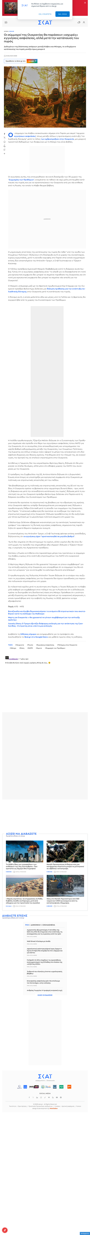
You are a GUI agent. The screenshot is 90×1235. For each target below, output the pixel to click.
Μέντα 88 (61, 1087)
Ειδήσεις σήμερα (28, 634)
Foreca (78, 1106)
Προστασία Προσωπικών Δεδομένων (41, 1106)
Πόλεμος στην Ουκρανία (67, 645)
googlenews (60, 1097)
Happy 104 (69, 1087)
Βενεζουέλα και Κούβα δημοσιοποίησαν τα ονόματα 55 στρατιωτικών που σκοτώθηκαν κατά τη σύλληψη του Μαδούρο (47, 612)
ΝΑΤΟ (30, 648)
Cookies (57, 1106)
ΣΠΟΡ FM (34, 1087)
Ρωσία (30, 645)
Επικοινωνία (51, 1080)
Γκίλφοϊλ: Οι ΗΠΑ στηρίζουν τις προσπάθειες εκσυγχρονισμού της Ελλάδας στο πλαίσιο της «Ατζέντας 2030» (44, 962)
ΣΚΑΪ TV (19, 1087)
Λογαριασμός (84, 22)
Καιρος (79, 22)
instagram (41, 1097)
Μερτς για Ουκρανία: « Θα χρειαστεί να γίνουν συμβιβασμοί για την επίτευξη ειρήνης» (44, 619)
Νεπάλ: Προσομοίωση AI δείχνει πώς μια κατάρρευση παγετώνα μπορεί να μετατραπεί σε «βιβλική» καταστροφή (65, 866)
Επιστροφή (84, 1227)
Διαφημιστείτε (40, 1080)
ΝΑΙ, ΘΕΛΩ (62, 14)
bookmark (4, 149)
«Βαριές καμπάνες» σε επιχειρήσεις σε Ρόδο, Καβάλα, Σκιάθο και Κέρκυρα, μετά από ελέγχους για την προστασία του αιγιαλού (24, 901)
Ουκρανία (20, 645)
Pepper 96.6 (55, 1087)
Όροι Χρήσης (22, 1106)
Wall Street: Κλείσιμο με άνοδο (38, 941)
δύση (22, 648)
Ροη (27, 925)
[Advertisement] (45, 816)
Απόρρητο (85, 1233)
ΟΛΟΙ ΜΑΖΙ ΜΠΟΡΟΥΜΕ (45, 1088)
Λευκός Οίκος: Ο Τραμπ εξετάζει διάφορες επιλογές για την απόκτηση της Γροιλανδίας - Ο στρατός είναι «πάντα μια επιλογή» (45, 625)
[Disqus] (45, 682)
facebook (4, 134)
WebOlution (54, 1108)
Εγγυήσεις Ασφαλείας (45, 645)
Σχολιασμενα (48, 925)
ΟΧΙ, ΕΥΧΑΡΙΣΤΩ (45, 14)
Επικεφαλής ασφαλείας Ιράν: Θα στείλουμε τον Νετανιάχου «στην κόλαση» (43, 982)
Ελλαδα (8, 906)
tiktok (45, 1097)
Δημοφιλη (35, 925)
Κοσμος (11, 31)
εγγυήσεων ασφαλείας (25, 136)
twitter (4, 137)
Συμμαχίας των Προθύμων (21, 180)
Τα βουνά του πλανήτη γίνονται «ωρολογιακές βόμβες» (44, 972)
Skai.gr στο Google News (36, 637)
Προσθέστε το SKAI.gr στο (20, 61)
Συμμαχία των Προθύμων (55, 648)
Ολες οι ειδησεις (45, 995)
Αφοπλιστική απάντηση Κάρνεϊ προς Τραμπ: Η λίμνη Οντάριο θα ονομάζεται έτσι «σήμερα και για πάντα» (44, 950)
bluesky (48, 1097)
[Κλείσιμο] (85, 3)
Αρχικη (6, 31)
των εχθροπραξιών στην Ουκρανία (57, 139)
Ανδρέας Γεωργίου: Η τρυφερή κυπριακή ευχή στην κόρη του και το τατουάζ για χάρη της (44, 991)
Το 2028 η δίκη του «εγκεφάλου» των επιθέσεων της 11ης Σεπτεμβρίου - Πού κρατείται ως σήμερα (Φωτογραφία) (21, 866)
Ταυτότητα (12, 1106)
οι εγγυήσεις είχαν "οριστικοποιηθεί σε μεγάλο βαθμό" (49, 536)
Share (4, 154)
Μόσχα (13, 648)
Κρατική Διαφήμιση (68, 1106)
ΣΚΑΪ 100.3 (25, 1087)
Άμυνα (39, 648)
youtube (56, 1097)
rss (52, 1097)
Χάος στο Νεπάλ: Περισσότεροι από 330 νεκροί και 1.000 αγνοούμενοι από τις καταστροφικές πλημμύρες (63, 901)
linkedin (37, 1097)
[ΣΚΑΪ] (45, 22)
